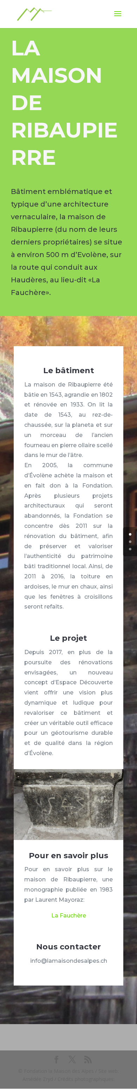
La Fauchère (68, 915)
